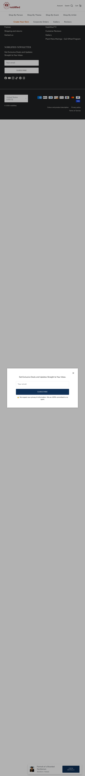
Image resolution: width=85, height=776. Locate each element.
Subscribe (42, 392)
